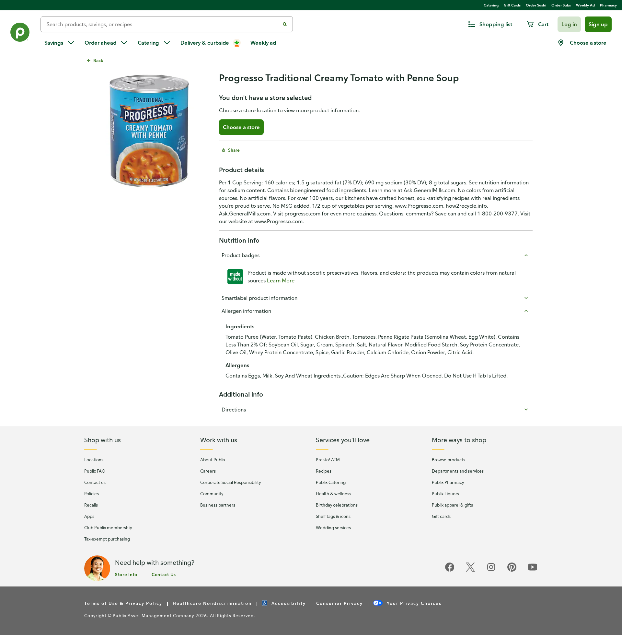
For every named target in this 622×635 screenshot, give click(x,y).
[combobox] (163, 24)
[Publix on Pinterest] (512, 570)
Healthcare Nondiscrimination (212, 603)
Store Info (126, 574)
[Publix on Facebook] (449, 570)
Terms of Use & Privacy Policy (123, 603)
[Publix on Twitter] (470, 570)
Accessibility (288, 603)
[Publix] (20, 33)
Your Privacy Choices (413, 603)
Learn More (280, 280)
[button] (569, 24)
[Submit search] (285, 24)
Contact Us (164, 574)
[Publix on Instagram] (491, 570)
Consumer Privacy (339, 603)
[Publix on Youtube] (532, 570)
